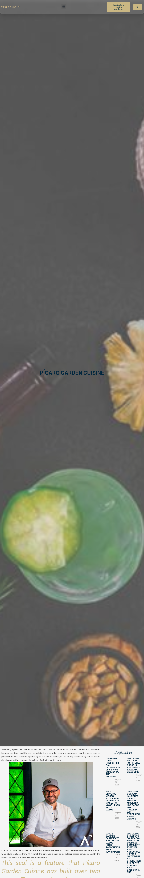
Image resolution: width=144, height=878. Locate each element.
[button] (63, 6)
